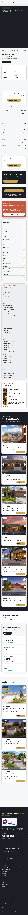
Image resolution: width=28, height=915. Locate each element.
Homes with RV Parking (8, 326)
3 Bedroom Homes (7, 358)
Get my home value (10, 181)
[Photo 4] (13, 441)
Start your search (13, 100)
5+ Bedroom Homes (7, 362)
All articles (6, 406)
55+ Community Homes (8, 305)
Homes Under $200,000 (8, 343)
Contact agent (21, 451)
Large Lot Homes (6, 369)
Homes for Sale (5, 867)
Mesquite (13, 50)
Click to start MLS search (13, 190)
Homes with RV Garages (8, 324)
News (3, 890)
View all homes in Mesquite (8, 279)
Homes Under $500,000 (8, 349)
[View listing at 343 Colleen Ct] (14, 434)
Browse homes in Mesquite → (20, 13)
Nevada (7, 50)
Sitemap (3, 892)
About (3, 882)
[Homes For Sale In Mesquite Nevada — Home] (2, 2)
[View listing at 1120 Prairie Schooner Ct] (14, 556)
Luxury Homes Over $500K (9, 351)
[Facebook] (2, 907)
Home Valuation (5, 875)
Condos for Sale (6, 292)
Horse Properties (6, 330)
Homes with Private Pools (8, 322)
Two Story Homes (7, 377)
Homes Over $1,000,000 (8, 341)
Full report (7, 633)
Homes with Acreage (7, 367)
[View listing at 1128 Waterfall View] (14, 586)
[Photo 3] (12, 441)
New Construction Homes (8, 373)
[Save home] (24, 426)
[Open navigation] (13, 2)
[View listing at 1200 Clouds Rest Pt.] (14, 525)
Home (3, 50)
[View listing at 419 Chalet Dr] (14, 760)
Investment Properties (8, 336)
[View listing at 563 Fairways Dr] (14, 728)
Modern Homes (6, 371)
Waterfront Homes (7, 332)
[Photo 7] (18, 441)
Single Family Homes (7, 298)
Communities (4, 873)
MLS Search (4, 865)
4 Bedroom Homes (7, 360)
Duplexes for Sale (6, 294)
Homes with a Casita (7, 328)
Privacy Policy (4, 895)
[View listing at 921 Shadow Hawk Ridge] (14, 464)
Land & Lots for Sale (7, 296)
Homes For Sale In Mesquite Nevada (11, 911)
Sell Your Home (5, 884)
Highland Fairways (21, 50)
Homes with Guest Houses (8, 317)
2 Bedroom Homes (7, 356)
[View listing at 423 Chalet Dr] (14, 694)
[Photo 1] (9, 441)
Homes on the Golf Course (9, 309)
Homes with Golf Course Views (9, 315)
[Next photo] (25, 434)
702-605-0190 (8, 836)
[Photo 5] (15, 441)
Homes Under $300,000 (8, 345)
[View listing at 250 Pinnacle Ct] (14, 495)
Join (24, 2)
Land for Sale (4, 871)
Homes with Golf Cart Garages (9, 313)
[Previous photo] (3, 434)
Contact (3, 888)
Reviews (3, 886)
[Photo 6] (16, 441)
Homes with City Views (8, 311)
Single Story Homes (7, 375)
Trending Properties (6, 869)
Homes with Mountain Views (9, 320)
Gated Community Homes (9, 307)
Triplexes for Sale (6, 301)
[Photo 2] (10, 441)
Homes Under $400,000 (8, 347)
